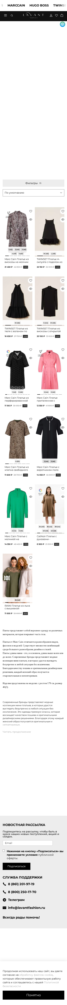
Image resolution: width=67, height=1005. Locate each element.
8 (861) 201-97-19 (21, 884)
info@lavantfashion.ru (26, 908)
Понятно (33, 995)
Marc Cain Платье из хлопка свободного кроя (17, 470)
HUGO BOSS (32, 5)
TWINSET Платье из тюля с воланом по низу (16, 331)
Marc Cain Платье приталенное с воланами (47, 400)
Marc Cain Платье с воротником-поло (48, 468)
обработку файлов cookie (36, 974)
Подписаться (17, 866)
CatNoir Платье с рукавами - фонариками (47, 539)
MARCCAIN (9, 5)
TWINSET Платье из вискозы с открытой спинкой (49, 331)
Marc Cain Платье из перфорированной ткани (17, 400)
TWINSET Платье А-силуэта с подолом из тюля (49, 262)
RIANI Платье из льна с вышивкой (17, 607)
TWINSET (54, 5)
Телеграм (16, 900)
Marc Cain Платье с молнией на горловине (16, 539)
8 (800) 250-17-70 (22, 892)
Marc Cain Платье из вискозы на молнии (17, 260)
